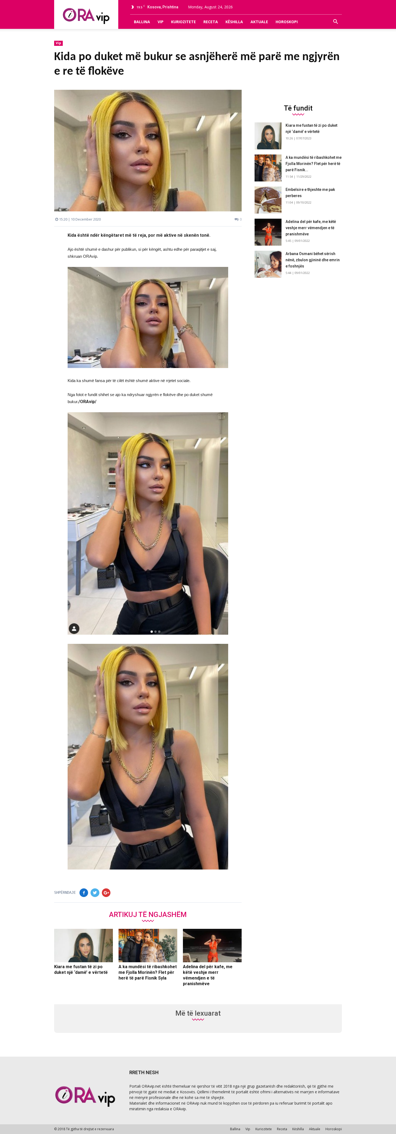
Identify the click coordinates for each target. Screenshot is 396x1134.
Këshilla (234, 21)
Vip (161, 21)
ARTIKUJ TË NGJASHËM (148, 914)
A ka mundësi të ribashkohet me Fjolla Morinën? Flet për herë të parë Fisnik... (314, 163)
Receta (210, 21)
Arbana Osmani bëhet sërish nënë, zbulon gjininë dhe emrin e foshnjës (313, 260)
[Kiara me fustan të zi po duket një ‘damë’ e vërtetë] (83, 945)
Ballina (142, 21)
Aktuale (259, 21)
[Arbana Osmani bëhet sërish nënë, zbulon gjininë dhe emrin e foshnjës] (268, 264)
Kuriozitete (183, 21)
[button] (335, 21)
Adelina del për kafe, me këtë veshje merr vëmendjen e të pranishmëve (311, 227)
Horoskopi (287, 21)
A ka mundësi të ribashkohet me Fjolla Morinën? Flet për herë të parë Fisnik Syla (148, 972)
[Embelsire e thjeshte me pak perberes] (268, 200)
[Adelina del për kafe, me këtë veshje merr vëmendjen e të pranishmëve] (212, 945)
